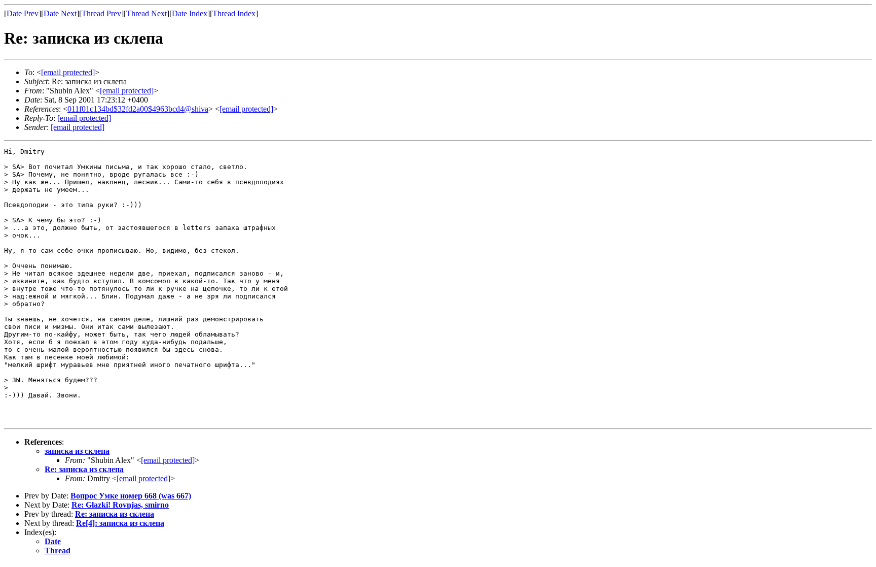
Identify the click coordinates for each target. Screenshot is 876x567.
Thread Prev (101, 13)
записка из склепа (77, 451)
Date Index (189, 13)
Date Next (60, 13)
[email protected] (168, 460)
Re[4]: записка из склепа (120, 523)
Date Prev (23, 13)
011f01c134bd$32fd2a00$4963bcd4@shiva (137, 109)
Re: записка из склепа (84, 469)
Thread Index (234, 13)
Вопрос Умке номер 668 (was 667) (130, 495)
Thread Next (146, 13)
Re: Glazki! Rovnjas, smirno (120, 505)
